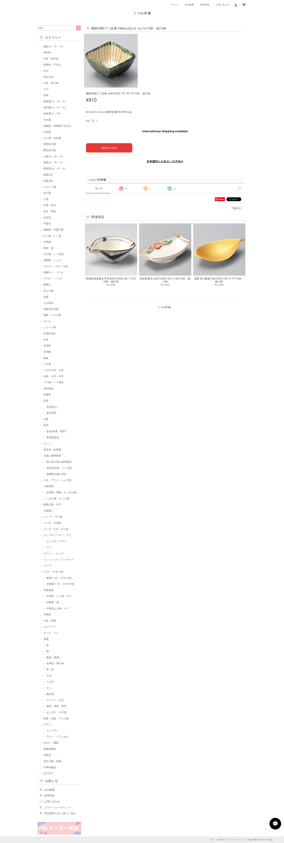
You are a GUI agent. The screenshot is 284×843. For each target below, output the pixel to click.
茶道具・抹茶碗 (52, 449)
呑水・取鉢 (49, 211)
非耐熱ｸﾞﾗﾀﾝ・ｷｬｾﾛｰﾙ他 (60, 583)
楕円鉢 (47, 52)
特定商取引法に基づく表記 (60, 813)
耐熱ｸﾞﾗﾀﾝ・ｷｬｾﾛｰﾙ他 (58, 577)
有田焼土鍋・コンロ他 (58, 467)
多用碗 (47, 351)
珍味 (45, 95)
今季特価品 (49, 767)
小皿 (45, 199)
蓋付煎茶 (51, 412)
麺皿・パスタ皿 (52, 315)
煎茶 (45, 400)
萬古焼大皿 (49, 150)
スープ (47, 565)
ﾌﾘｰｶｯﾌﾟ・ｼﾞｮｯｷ (52, 278)
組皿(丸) (48, 174)
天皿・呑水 (49, 205)
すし (48, 687)
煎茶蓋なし (52, 406)
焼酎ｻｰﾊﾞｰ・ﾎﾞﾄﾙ (53, 272)
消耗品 (47, 754)
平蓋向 (47, 223)
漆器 (45, 638)
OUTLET (48, 773)
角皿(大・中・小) (53, 162)
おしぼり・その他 (56, 712)
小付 (45, 89)
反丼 (45, 339)
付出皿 (47, 119)
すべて (99, 188)
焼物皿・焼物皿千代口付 (57, 125)
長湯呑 (47, 394)
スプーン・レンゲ (53, 553)
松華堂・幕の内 (55, 663)
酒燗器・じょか (52, 260)
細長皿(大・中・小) (54, 101)
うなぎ (50, 681)
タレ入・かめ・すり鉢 (56, 528)
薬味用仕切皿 (51, 309)
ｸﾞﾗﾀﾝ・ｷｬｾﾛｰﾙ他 (53, 571)
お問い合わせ (222, 4)
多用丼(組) (49, 333)
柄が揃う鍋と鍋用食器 (58, 461)
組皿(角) (48, 180)
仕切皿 (47, 131)
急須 (45, 425)
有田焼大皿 (49, 144)
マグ (48, 547)
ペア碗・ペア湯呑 (53, 382)
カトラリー (49, 626)
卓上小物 (48, 290)
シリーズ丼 (49, 327)
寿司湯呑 (48, 388)
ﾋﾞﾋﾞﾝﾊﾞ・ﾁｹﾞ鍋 (52, 516)
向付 (45, 70)
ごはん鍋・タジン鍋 (57, 498)
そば (48, 675)
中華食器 (48, 590)
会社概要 (189, 4)
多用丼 (47, 345)
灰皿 (45, 296)
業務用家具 (49, 748)
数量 (88, 121)
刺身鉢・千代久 (52, 64)
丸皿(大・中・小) (53, 156)
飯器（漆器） (53, 657)
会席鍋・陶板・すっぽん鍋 (61, 492)
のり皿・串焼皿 (52, 138)
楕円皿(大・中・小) (54, 107)
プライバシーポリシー (57, 807)
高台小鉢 (48, 76)
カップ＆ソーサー (56, 541)
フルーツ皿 (49, 186)
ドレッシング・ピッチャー (58, 559)
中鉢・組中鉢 (51, 58)
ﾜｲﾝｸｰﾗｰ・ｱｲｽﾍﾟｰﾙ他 (55, 266)
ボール (47, 321)
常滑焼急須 (52, 437)
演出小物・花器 (52, 761)
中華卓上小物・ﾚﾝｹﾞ (57, 608)
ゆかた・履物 (51, 742)
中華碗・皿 (52, 602)
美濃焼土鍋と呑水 (56, 473)
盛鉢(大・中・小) (53, 46)
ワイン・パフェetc (57, 736)
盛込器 (50, 693)
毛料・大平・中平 (53, 376)
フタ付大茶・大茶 (53, 370)
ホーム (175, 4)
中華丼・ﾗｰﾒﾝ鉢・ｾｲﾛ (58, 596)
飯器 (45, 357)
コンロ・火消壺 (52, 522)
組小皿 (47, 192)
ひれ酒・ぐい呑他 (53, 253)
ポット (47, 443)
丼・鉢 (50, 669)
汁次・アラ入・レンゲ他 (57, 480)
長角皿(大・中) (51, 113)
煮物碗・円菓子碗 (53, 229)
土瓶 (45, 419)
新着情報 (204, 4)
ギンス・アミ (51, 632)
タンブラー (52, 730)
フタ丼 (47, 363)
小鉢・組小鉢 (51, 82)
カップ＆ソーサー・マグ (57, 534)
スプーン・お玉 (55, 700)
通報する (237, 208)
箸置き (47, 284)
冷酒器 (47, 241)
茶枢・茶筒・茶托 (56, 706)
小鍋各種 (48, 486)
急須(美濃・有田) (56, 431)
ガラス (47, 724)
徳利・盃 (48, 247)
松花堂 (47, 217)
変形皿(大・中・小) (54, 168)
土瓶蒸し (48, 510)
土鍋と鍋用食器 (52, 455)
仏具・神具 (49, 620)
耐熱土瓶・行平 (52, 504)
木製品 (47, 614)
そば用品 (48, 302)
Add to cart (109, 148)
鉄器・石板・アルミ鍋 (56, 718)
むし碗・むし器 (52, 235)
